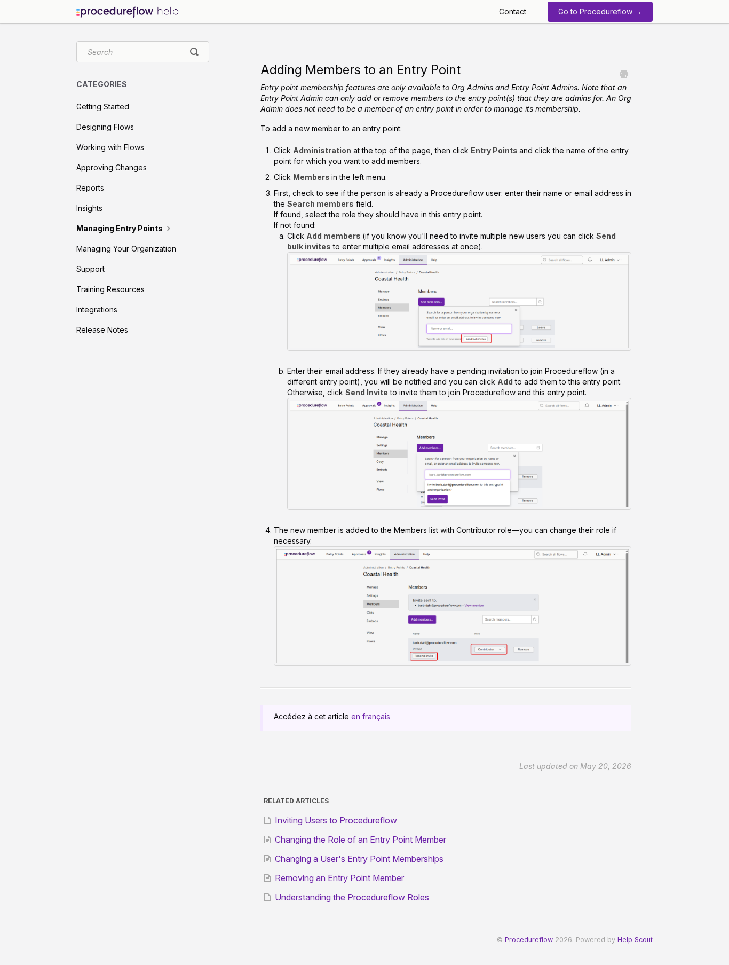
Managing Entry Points (120, 228)
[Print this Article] (624, 74)
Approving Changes (111, 167)
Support (90, 268)
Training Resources (110, 289)
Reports (90, 187)
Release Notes (102, 329)
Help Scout (635, 940)
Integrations (96, 309)
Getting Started (102, 106)
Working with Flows (110, 147)
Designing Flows (105, 126)
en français (370, 716)
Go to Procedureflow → (600, 11)
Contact (512, 11)
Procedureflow (529, 940)
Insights (89, 208)
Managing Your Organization (126, 248)
